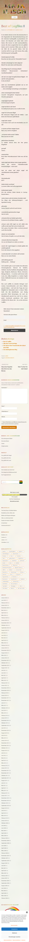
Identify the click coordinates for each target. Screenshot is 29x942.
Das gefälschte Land (6, 460)
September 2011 (5, 778)
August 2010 (4, 808)
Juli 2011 (3, 783)
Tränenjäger (14, 586)
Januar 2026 (4, 597)
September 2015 (5, 725)
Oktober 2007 (4, 858)
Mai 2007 (3, 868)
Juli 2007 (3, 865)
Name (3, 406)
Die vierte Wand (5, 441)
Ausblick (21, 551)
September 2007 (5, 860)
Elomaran (7, 357)
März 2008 (3, 850)
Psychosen (18, 574)
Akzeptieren (14, 929)
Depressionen (16, 553)
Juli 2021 (3, 670)
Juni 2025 (3, 600)
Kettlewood (15, 565)
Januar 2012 (4, 768)
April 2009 (3, 833)
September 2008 (5, 843)
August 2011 (4, 780)
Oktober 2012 (4, 748)
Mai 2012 (3, 758)
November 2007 (5, 855)
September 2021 (5, 665)
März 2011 (3, 790)
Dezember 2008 (5, 840)
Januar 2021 (4, 685)
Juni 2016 (3, 710)
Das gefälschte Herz (6, 458)
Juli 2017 (3, 703)
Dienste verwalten (14, 925)
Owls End (5, 574)
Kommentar (4, 387)
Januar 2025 (4, 605)
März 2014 (3, 738)
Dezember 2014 (5, 730)
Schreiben (3, 542)
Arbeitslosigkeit (12, 551)
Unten (2, 443)
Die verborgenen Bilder (6, 438)
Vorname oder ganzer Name (10, 314)
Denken (3, 535)
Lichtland (11, 569)
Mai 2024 (3, 610)
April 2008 (3, 848)
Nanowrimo (5, 572)
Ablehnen (14, 933)
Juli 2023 (3, 632)
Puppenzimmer (6, 576)
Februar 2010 (4, 818)
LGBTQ (4, 569)
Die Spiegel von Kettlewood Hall (9, 472)
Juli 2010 (3, 810)
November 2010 (5, 800)
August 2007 (4, 863)
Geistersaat (22, 560)
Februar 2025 (4, 602)
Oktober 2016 (4, 708)
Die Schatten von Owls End (7, 469)
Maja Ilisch (20, 29)
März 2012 (3, 763)
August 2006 (4, 885)
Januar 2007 (4, 878)
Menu (15, 17)
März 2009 (3, 835)
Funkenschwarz (12, 558)
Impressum (23, 940)
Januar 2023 (4, 648)
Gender (4, 563)
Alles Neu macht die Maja (10, 343)
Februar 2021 (4, 683)
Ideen (11, 563)
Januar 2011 (4, 795)
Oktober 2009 (4, 823)
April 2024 (3, 612)
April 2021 (3, 678)
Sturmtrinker (5, 583)
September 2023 (5, 627)
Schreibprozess (16, 581)
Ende (12, 556)
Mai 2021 (3, 675)
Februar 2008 (4, 853)
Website (12, 357)
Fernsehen (19, 556)
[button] (27, 912)
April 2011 (3, 788)
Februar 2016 (4, 715)
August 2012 (4, 750)
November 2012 (5, 745)
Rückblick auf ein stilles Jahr (8, 513)
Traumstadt (5, 586)
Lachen (3, 537)
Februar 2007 (4, 875)
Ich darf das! (4, 523)
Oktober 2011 (4, 775)
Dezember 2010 (5, 798)
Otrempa (22, 572)
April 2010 (3, 813)
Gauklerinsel (21, 558)
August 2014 (4, 733)
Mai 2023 (3, 637)
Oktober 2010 (4, 803)
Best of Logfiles (7, 341)
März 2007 (3, 873)
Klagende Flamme (19, 567)
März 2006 (3, 895)
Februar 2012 (4, 765)
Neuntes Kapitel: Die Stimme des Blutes (6, 368)
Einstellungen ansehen (14, 936)
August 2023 (4, 630)
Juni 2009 (3, 828)
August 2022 (4, 653)
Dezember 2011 (5, 770)
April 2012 (3, 760)
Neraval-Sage (14, 572)
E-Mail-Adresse (5, 411)
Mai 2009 (3, 830)
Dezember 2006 (5, 880)
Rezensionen (5, 579)
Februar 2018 (4, 693)
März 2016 (3, 713)
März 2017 (3, 705)
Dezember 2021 (5, 660)
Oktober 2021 (4, 663)
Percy (12, 574)
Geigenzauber (4, 446)
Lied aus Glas (19, 569)
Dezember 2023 (5, 622)
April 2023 (3, 640)
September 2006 (5, 883)
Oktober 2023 (4, 625)
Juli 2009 (3, 825)
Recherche (15, 576)
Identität (18, 563)
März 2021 (3, 680)
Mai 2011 (3, 785)
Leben (6, 355)
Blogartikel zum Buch (14, 501)
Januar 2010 (4, 820)
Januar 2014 (4, 740)
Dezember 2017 (5, 698)
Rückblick (23, 579)
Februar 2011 (4, 793)
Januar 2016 (4, 718)
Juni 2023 (3, 635)
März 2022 (3, 655)
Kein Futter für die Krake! (23, 367)
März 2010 (3, 815)
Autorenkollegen (6, 553)
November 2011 (5, 773)
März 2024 (3, 615)
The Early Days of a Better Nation (9, 510)
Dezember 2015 (5, 720)
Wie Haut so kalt (21, 588)
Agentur (4, 551)
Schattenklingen (6, 581)
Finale (4, 558)
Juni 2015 (3, 728)
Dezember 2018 (5, 688)
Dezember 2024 (5, 607)
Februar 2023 (4, 645)
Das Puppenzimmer (6, 474)
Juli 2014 (3, 735)
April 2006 (3, 893)
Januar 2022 (4, 658)
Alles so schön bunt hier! (7, 518)
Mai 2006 (3, 890)
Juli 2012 (3, 753)
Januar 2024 (4, 620)
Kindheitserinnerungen (7, 567)
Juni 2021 (3, 673)
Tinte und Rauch (14, 583)
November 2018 (5, 690)
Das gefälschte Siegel (6, 455)
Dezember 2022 (5, 650)
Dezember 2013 (5, 743)
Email (5, 320)
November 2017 (5, 700)
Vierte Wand (5, 588)
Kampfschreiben (6, 565)
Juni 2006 (3, 888)
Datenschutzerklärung (8, 940)
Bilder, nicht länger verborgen (8, 515)
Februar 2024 (4, 617)
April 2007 (3, 870)
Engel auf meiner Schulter (7, 520)
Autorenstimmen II (5, 525)
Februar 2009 (4, 838)
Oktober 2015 (4, 723)
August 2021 (4, 668)
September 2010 (5, 805)
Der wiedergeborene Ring (10, 349)
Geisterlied (14, 560)
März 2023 (3, 642)
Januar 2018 (4, 695)
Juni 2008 (3, 845)
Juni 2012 (3, 755)
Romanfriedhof (14, 579)
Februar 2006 (4, 898)
